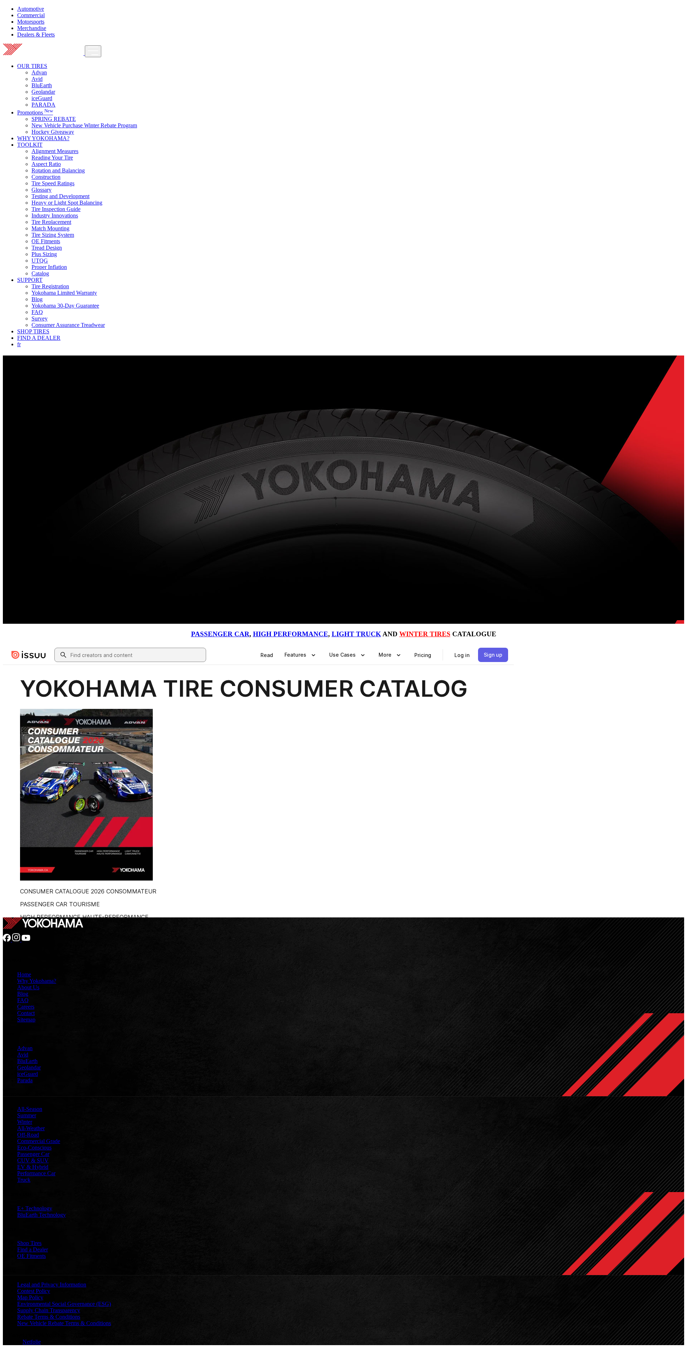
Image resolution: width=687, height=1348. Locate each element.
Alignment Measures (54, 151)
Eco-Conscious (34, 1147)
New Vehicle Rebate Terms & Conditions (64, 1323)
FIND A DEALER (38, 338)
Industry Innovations (54, 215)
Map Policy (30, 1297)
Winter (24, 1122)
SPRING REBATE (53, 119)
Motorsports (30, 22)
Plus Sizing (44, 254)
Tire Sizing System (52, 235)
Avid (37, 79)
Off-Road (28, 1135)
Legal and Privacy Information (51, 1284)
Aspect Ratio (46, 164)
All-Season (29, 1109)
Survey (39, 318)
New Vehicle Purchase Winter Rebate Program (84, 125)
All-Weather (31, 1128)
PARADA (43, 105)
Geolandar (43, 92)
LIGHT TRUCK (356, 634)
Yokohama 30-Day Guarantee (65, 306)
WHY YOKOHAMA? (43, 138)
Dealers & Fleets (36, 34)
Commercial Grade (38, 1141)
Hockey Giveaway (52, 132)
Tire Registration (50, 286)
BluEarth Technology (41, 1215)
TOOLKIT (30, 145)
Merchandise (31, 28)
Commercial (31, 15)
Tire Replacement (51, 222)
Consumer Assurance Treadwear (68, 325)
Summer (26, 1115)
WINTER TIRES (424, 634)
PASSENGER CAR (220, 634)
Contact (26, 1013)
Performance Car (36, 1173)
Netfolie (32, 1342)
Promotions (35, 112)
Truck (23, 1180)
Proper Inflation (49, 267)
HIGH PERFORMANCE (290, 634)
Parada (25, 1080)
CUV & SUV (33, 1160)
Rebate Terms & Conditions (48, 1317)
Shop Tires (29, 1243)
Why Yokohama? (36, 981)
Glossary (41, 190)
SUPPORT (30, 280)
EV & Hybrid (32, 1167)
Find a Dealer (32, 1249)
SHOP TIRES (33, 331)
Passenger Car (33, 1154)
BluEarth (41, 85)
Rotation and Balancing (58, 170)
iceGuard (41, 98)
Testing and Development (60, 196)
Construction (45, 177)
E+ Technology (34, 1208)
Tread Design (46, 248)
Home (24, 974)
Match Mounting (50, 228)
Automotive (30, 9)
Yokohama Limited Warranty (64, 293)
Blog (37, 299)
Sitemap (26, 1019)
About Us (28, 987)
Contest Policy (33, 1291)
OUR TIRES (32, 66)
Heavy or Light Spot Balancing (66, 203)
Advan (39, 72)
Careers (25, 1007)
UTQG (39, 261)
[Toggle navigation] (93, 51)
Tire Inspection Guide (56, 209)
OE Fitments (45, 241)
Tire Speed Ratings (52, 183)
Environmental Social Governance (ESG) (64, 1304)
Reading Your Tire (52, 158)
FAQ (37, 312)
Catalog (40, 273)
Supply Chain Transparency (48, 1310)
